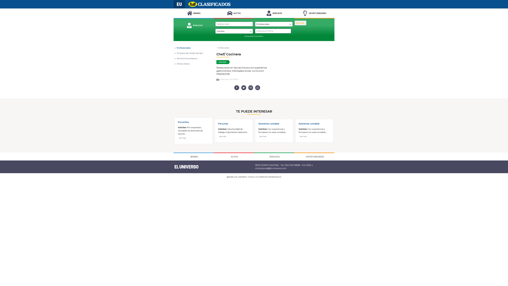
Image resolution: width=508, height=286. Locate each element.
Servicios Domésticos (187, 58)
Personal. (223, 123)
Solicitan (222, 62)
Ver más (182, 138)
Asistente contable (268, 123)
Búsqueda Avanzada (253, 36)
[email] (250, 87)
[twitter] (243, 87)
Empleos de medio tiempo (190, 53)
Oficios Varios (183, 64)
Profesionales (184, 48)
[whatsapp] (257, 87)
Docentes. (183, 122)
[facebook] (236, 87)
